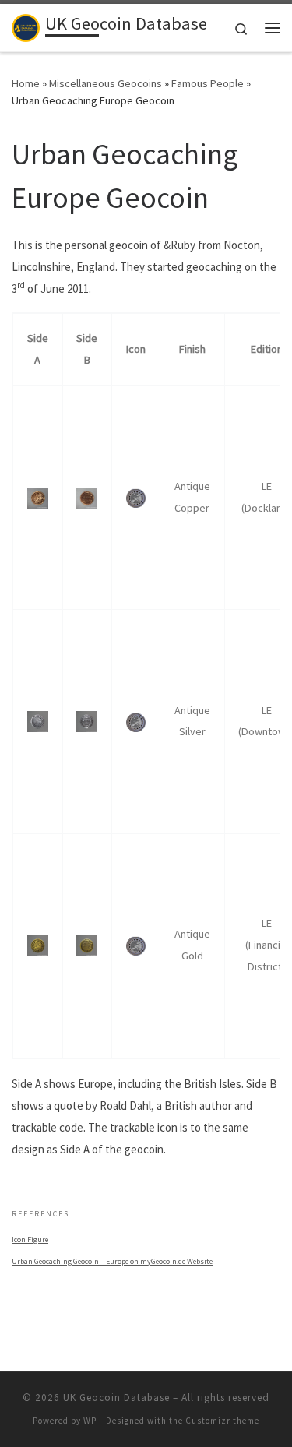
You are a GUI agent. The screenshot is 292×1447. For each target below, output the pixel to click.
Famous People (207, 83)
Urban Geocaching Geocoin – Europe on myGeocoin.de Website (112, 1261)
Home (26, 83)
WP (90, 1420)
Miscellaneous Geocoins (105, 83)
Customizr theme (222, 1420)
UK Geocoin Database (116, 1397)
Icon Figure (30, 1239)
